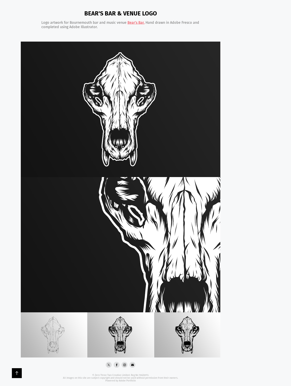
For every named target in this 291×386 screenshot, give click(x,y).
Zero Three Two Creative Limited (112, 375)
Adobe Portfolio (127, 380)
